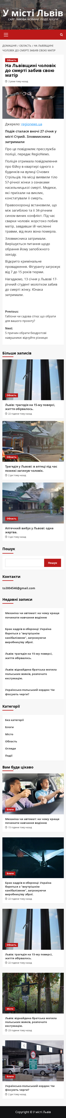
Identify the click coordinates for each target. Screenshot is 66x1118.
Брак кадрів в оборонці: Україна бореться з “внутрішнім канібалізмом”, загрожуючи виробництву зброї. (28, 635)
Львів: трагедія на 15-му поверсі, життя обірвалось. (30, 407)
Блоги (9, 727)
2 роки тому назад (18, 81)
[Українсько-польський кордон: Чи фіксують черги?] (33, 1060)
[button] (6, 34)
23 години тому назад (20, 1030)
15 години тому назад (20, 827)
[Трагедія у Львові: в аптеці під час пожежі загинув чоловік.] (33, 441)
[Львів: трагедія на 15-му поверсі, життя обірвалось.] (33, 379)
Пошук (8, 548)
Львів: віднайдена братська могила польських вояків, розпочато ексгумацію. (31, 674)
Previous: (30, 316)
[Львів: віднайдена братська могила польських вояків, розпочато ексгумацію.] (33, 993)
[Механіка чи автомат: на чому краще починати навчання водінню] (33, 793)
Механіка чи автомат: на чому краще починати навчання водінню (32, 615)
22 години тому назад (20, 413)
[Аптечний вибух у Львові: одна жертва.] (33, 503)
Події (8, 755)
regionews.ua (31, 124)
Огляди (10, 748)
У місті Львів (33, 13)
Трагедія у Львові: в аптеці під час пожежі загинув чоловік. (31, 468)
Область (11, 60)
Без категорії (14, 720)
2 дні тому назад (17, 475)
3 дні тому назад (17, 536)
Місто (9, 734)
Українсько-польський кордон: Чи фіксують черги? (30, 692)
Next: (26, 333)
